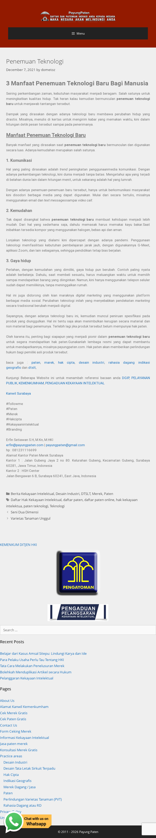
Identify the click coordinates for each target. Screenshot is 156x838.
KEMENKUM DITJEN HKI (18, 544)
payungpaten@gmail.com (65, 445)
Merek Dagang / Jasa (19, 787)
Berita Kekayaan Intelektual (32, 493)
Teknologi (57, 506)
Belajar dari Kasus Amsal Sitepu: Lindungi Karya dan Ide (43, 653)
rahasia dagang (121, 362)
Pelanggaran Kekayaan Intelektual (26, 678)
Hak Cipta (11, 774)
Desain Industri (67, 493)
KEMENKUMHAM (31, 383)
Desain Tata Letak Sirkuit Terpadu (29, 768)
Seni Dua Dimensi (24, 512)
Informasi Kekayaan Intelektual (24, 737)
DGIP (125, 378)
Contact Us (8, 725)
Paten (108, 493)
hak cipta (66, 362)
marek (49, 362)
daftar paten (73, 499)
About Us (7, 700)
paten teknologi (36, 506)
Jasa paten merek (14, 743)
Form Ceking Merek (15, 731)
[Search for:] (78, 630)
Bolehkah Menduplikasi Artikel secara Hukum (36, 672)
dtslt (32, 367)
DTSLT (86, 493)
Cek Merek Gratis (13, 713)
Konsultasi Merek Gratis (18, 750)
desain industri (91, 362)
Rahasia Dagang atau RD (22, 805)
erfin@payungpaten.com (24, 445)
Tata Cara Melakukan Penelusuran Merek (32, 665)
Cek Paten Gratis (13, 719)
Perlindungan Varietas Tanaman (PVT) (32, 799)
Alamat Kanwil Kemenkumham (24, 706)
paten (35, 362)
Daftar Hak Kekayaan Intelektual (36, 499)
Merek (97, 493)
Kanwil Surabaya (18, 393)
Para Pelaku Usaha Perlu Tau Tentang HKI (32, 659)
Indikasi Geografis (17, 780)
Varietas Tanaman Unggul (30, 518)
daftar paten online (99, 499)
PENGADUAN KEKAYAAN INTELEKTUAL (75, 383)
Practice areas (11, 756)
